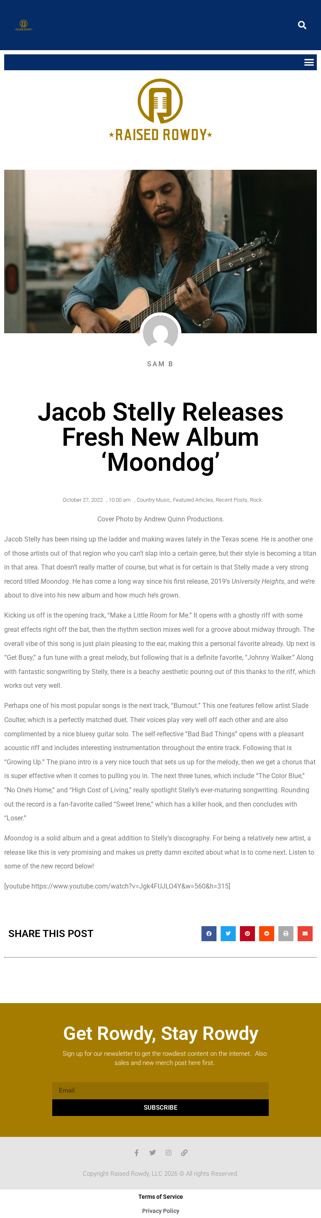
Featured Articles (193, 500)
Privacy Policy (160, 1211)
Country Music (154, 500)
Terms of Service (160, 1196)
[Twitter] (152, 1152)
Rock (256, 500)
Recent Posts (231, 500)
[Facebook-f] (136, 1152)
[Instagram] (168, 1152)
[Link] (184, 1152)
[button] (302, 25)
